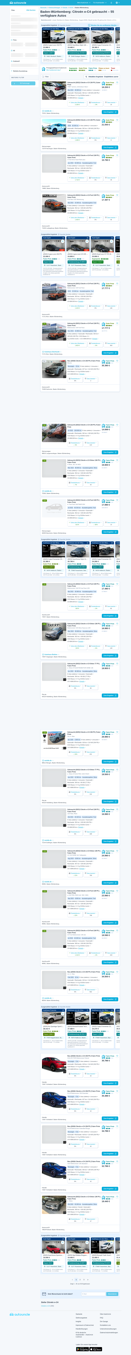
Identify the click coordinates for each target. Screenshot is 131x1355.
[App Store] (95, 1349)
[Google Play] (82, 1349)
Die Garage (104, 1321)
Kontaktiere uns (105, 1325)
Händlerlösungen (82, 1329)
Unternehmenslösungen (108, 1329)
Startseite (43, 7)
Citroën (65, 7)
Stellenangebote (81, 1318)
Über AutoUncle (105, 1314)
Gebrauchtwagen (54, 7)
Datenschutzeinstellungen (109, 1332)
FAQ (101, 1318)
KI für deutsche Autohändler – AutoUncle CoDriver (84, 1335)
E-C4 (71, 7)
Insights (78, 1321)
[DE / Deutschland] (117, 3)
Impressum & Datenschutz (85, 1325)
